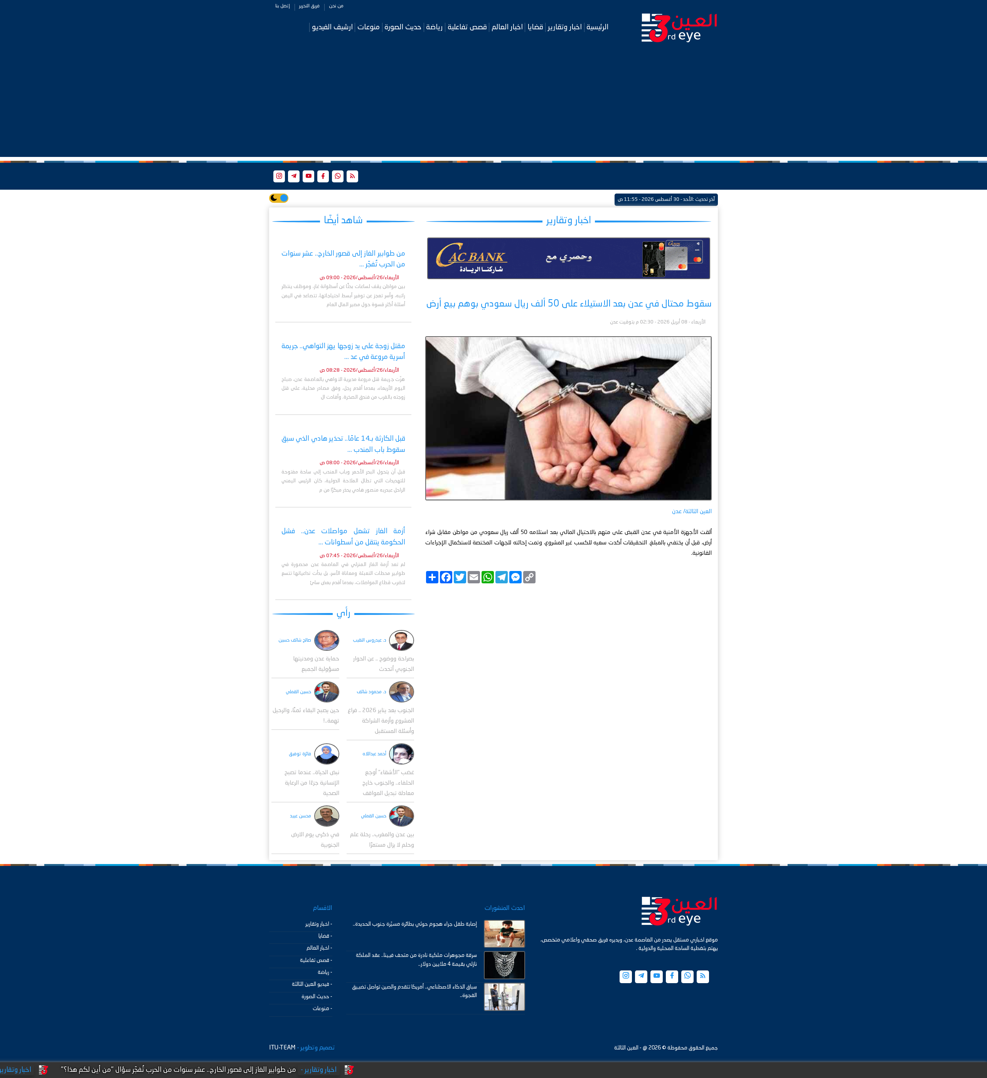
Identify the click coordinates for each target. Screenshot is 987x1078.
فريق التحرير (309, 6)
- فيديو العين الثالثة (312, 984)
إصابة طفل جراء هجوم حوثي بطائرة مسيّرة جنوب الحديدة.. (415, 924)
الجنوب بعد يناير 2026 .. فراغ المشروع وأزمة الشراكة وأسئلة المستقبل (381, 721)
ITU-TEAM (282, 1048)
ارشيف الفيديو (332, 27)
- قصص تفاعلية (316, 960)
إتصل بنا (282, 6)
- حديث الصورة (316, 996)
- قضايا (325, 936)
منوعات (368, 27)
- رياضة (325, 972)
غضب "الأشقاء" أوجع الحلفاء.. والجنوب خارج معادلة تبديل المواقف (388, 783)
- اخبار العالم (319, 948)
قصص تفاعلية (467, 27)
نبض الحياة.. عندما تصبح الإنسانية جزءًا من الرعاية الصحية (312, 783)
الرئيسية (597, 27)
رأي (343, 613)
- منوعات (322, 1008)
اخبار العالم (507, 27)
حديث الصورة (402, 27)
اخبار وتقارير (565, 27)
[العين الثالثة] (679, 27)
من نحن (336, 6)
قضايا (535, 27)
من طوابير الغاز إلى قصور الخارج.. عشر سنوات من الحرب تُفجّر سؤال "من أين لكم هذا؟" (247, 1069)
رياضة (434, 27)
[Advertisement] (493, 103)
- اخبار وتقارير (318, 924)
